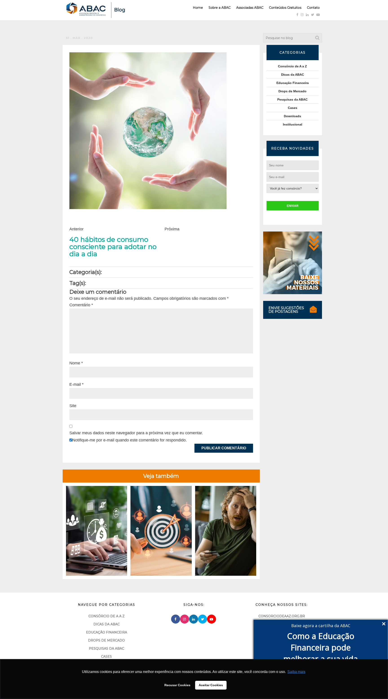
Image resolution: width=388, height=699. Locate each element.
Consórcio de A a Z (292, 66)
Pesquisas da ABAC (292, 99)
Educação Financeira (292, 83)
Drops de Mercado (292, 91)
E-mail (76, 384)
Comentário (81, 305)
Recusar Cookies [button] (177, 685)
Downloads (292, 116)
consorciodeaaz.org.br (281, 616)
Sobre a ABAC (220, 8)
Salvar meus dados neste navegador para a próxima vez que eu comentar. (136, 433)
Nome (76, 363)
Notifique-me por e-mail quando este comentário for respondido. (129, 440)
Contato (313, 8)
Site (72, 406)
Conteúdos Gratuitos (285, 8)
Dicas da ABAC (292, 74)
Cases (292, 108)
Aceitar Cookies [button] (211, 685)
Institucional (292, 124)
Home (198, 8)
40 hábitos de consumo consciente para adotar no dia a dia (113, 247)
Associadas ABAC (249, 8)
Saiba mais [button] (296, 672)
